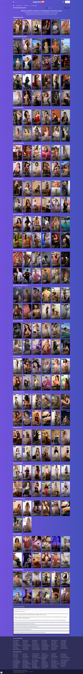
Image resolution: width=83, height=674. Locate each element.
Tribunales (25, 123)
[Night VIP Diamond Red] (27, 98)
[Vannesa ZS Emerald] (56, 347)
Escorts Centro (25, 653)
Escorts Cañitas (34, 641)
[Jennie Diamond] (46, 134)
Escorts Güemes (53, 653)
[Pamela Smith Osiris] (65, 596)
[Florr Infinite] (65, 188)
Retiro (53, 195)
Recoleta (14, 123)
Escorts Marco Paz (64, 663)
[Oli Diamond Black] (46, 46)
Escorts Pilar (53, 659)
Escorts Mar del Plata (35, 653)
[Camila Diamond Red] (17, 98)
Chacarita (43, 281)
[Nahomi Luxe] (65, 437)
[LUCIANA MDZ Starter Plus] (46, 508)
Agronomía (25, 265)
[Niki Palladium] (56, 153)
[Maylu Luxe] (27, 453)
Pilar (62, 407)
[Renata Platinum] (65, 240)
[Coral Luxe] (36, 437)
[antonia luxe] (27, 437)
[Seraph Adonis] (27, 276)
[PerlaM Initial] (46, 489)
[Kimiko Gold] (36, 366)
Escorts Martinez (15, 659)
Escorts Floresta (34, 643)
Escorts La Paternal (54, 643)
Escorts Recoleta (63, 645)
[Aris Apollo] (65, 311)
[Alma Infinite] (56, 205)
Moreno (14, 281)
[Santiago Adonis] (56, 276)
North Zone (26, 5)
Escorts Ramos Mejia (45, 665)
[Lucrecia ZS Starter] (27, 544)
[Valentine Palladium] (17, 169)
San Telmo (25, 424)
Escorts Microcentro (26, 644)
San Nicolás (44, 566)
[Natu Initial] (27, 489)
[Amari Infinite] (36, 188)
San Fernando (34, 5)
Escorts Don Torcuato (64, 656)
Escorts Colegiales (64, 641)
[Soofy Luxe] (65, 453)
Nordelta (62, 33)
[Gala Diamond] (65, 117)
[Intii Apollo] (36, 295)
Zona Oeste (34, 549)
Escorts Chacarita (44, 641)
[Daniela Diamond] (65, 134)
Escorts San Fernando (16, 661)
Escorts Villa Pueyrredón (17, 649)
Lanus (24, 514)
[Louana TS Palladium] (46, 401)
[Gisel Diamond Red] (56, 98)
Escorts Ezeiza (63, 666)
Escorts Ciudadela (16, 663)
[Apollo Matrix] (27, 295)
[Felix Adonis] (65, 259)
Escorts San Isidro (25, 661)
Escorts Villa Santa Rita (35, 649)
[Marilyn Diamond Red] (46, 82)
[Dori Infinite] (17, 205)
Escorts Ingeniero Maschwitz (44, 658)
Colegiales (53, 281)
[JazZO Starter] (36, 544)
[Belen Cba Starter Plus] (27, 525)
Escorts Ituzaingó (44, 663)
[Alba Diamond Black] (17, 46)
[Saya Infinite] (56, 188)
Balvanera (15, 514)
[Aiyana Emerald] (56, 330)
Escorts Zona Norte (26, 656)
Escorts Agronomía (16, 640)
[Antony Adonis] (36, 259)
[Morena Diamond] (27, 117)
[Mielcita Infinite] (36, 205)
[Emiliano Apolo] (27, 311)
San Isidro (15, 158)
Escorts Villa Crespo (26, 648)
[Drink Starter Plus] (36, 508)
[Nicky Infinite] (27, 188)
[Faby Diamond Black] (36, 46)
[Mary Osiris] (27, 579)
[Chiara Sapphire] (46, 27)
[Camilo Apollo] (46, 311)
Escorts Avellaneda (26, 666)
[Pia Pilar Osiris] (56, 596)
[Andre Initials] (65, 473)
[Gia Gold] (27, 382)
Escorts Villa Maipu (26, 662)
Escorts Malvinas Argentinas (65, 657)
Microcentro (15, 52)
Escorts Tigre (44, 661)
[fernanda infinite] (46, 188)
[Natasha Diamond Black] (46, 63)
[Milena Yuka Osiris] (65, 579)
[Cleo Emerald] (17, 347)
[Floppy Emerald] (65, 347)
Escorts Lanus (15, 667)
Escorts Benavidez (35, 656)
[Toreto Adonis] (27, 259)
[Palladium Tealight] (36, 169)
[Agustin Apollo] (17, 295)
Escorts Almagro (25, 640)
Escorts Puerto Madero (55, 645)
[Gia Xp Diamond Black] (56, 63)
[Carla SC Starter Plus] (56, 508)
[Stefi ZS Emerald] (36, 347)
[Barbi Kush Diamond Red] (46, 98)
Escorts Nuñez (53, 644)
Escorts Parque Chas (35, 645)
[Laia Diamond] (17, 117)
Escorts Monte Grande (35, 667)
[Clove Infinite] (46, 205)
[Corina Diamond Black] (36, 63)
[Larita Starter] (27, 560)
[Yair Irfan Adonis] (46, 259)
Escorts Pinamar (15, 655)
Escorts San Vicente (54, 667)
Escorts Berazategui (45, 666)
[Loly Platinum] (65, 224)
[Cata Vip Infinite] (17, 188)
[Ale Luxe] (56, 453)
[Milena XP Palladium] (36, 153)
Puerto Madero (25, 33)
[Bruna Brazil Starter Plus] (17, 525)
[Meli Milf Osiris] (46, 579)
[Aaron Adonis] (36, 276)
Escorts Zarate (34, 662)
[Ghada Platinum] (36, 240)
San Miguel (15, 424)
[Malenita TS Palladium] (56, 401)
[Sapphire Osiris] (17, 596)
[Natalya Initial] (56, 489)
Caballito (14, 336)
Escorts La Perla (63, 653)
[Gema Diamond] (36, 117)
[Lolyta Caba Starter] (46, 560)
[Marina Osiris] (17, 579)
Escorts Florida (25, 657)
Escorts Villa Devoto (45, 648)
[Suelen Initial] (65, 489)
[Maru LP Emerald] (46, 347)
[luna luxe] (17, 453)
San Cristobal (63, 301)
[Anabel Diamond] (27, 134)
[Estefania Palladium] (65, 169)
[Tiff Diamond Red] (36, 98)
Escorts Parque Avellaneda (17, 645)
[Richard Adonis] (65, 276)
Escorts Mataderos (16, 644)
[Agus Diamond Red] (17, 401)
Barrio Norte (35, 301)
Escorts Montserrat (45, 644)
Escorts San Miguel (35, 661)
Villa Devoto (25, 460)
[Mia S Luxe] (17, 437)
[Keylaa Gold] (56, 366)
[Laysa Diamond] (46, 117)
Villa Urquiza (25, 87)
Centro (53, 336)
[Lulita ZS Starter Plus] (27, 508)
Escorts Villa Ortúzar (64, 648)
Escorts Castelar (63, 662)
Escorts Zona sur (63, 665)
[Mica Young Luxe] (56, 437)
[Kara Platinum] (46, 224)
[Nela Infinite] (27, 205)
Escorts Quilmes (44, 667)
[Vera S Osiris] (36, 596)
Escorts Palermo (63, 644)
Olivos (53, 104)
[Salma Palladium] (27, 153)
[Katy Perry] (27, 596)
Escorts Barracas (44, 640)
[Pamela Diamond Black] (65, 63)
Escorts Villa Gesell (64, 655)
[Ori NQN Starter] (17, 560)
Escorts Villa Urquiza (45, 649)
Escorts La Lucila (54, 657)
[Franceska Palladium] (27, 169)
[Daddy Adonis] (17, 259)
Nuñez (14, 87)
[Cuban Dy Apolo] (17, 311)
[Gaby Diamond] (17, 134)
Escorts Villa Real (25, 649)
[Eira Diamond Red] (56, 82)
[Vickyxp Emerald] (27, 330)
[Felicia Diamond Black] (56, 46)
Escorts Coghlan (53, 641)
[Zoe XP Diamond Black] (17, 63)
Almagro (34, 388)
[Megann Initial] (36, 489)
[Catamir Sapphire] (27, 27)
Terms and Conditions (29, 671)
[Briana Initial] (56, 473)
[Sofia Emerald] (36, 330)
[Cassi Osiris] (65, 418)
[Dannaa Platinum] (46, 240)
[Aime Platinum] (27, 224)
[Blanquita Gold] (36, 382)
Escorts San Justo (54, 665)
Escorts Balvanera (35, 640)
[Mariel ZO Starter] (46, 544)
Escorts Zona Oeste (45, 662)
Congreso (34, 372)
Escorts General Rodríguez (27, 663)
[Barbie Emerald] (65, 330)
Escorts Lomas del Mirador (55, 663)
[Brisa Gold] (17, 366)
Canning (53, 388)
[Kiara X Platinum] (56, 224)
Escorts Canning (53, 666)
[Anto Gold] (27, 366)
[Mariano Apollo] (46, 295)
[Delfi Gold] (65, 382)
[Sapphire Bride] (17, 27)
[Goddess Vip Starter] (56, 560)
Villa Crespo (35, 246)
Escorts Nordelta (34, 659)
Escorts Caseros (53, 662)
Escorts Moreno (25, 665)
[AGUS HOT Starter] (65, 560)
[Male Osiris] (36, 579)
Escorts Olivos (44, 659)
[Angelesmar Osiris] (46, 596)
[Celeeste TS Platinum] (17, 418)
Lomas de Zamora (36, 424)
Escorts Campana (44, 656)
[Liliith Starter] (17, 544)
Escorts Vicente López (54, 661)
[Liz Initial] (17, 489)
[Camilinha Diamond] (56, 117)
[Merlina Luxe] (36, 453)
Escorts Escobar (15, 657)
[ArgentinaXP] (38, 2)
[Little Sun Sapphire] (36, 27)
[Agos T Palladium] (36, 401)
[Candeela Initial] (27, 473)
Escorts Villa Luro (54, 648)
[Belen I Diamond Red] (65, 98)
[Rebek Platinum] (36, 224)
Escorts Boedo (15, 641)
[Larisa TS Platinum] (27, 418)
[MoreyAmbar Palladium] (46, 169)
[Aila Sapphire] (56, 27)
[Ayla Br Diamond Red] (65, 82)
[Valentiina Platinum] (17, 224)
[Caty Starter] (36, 560)
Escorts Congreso (16, 643)
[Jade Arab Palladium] (56, 169)
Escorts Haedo (34, 663)
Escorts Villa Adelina (64, 661)
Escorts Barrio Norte (54, 640)
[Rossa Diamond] (56, 134)
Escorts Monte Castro (35, 644)
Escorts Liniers (63, 643)
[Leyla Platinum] (56, 240)
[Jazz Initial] (36, 473)
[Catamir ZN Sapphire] (65, 27)
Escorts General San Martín (36, 657)
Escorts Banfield (34, 666)
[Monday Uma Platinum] (27, 240)
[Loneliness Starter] (56, 544)
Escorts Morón (34, 665)
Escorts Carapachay (54, 656)
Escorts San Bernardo (45, 655)
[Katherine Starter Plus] (17, 508)
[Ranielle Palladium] (65, 153)
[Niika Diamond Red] (36, 82)
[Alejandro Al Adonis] (56, 259)
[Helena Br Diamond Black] (27, 46)
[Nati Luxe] (46, 437)
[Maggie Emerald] (17, 330)
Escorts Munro (25, 659)
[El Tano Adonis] (17, 276)
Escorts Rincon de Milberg (65, 659)
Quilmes (24, 549)
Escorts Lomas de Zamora (27, 667)
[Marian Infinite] (65, 205)
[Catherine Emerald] (27, 347)
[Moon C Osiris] (56, 418)
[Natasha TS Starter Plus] (46, 418)
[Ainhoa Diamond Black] (27, 63)
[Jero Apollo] (56, 311)
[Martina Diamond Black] (65, 46)
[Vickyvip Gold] (46, 366)
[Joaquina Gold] (17, 382)
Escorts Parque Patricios (45, 645)
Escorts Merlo (15, 665)
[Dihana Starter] (65, 544)
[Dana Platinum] (17, 240)
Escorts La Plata (15, 653)
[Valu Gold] (56, 382)
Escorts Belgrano (63, 640)
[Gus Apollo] (65, 295)
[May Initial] (46, 473)
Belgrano (34, 175)
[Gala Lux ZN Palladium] (17, 153)
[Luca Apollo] (56, 295)
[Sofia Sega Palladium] (27, 401)
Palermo (14, 33)
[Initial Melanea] (17, 473)
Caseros (43, 549)
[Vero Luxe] (46, 453)
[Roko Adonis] (46, 276)
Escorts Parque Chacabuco (27, 645)
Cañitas (24, 211)
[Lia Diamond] (36, 134)
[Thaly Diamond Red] (27, 82)
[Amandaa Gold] (65, 366)
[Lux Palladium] (46, 153)
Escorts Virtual (53, 649)
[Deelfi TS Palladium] (65, 401)
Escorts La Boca (44, 643)
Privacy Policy (22, 671)
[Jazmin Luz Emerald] (46, 330)
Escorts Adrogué (15, 666)
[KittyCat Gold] (46, 382)
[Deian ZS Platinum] (36, 418)
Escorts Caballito (25, 641)
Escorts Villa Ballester (16, 662)
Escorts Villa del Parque (36, 648)
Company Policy (16, 671)
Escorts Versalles (15, 648)
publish (67, 1)
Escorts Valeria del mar (36, 655)
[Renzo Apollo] (36, 311)
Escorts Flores (25, 643)
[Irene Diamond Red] (17, 82)
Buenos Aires (19, 5)
